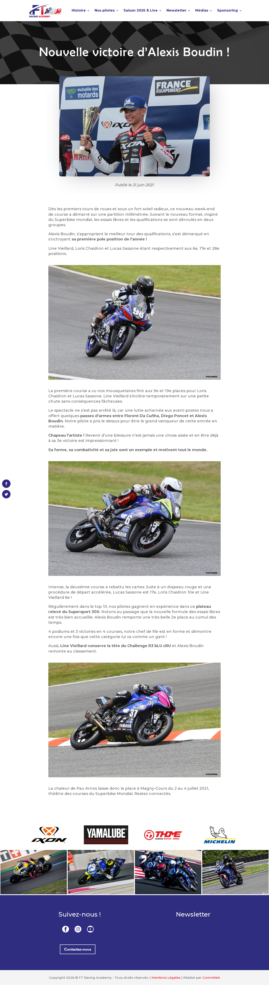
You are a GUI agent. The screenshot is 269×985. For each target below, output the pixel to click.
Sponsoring (227, 10)
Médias (201, 10)
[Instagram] (78, 929)
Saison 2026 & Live (141, 10)
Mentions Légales (166, 978)
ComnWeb (211, 978)
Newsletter (176, 10)
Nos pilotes (105, 10)
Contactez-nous (77, 949)
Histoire (79, 10)
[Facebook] (65, 929)
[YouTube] (90, 929)
